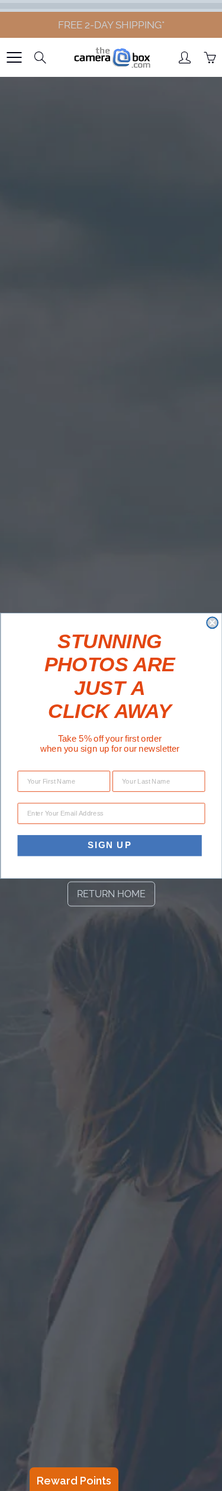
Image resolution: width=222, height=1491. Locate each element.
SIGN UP (109, 845)
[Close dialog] (212, 622)
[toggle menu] (14, 57)
